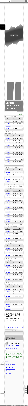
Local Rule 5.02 (11, 253)
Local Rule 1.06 (11, 152)
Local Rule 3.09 (11, 214)
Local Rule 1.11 (11, 164)
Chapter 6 (9, 265)
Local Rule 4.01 (11, 233)
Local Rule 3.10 (11, 216)
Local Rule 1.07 (11, 154)
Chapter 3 (9, 193)
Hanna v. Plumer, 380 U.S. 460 (14, 357)
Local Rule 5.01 (11, 250)
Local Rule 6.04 (11, 274)
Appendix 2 (9, 309)
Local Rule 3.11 (11, 219)
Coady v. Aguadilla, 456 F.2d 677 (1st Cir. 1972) (14, 354)
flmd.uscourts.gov (23, 114)
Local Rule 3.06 (11, 207)
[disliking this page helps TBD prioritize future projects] (3, 392)
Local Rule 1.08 (11, 157)
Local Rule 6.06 (11, 279)
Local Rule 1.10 (11, 161)
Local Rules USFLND (11, 348)
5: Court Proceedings (9, 336)
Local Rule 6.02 (11, 270)
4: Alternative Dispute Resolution (12, 335)
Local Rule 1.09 (11, 159)
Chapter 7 (9, 289)
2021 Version (10, 126)
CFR (7, 361)
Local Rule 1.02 (11, 143)
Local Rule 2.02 (11, 177)
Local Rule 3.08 (11, 212)
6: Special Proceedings (10, 337)
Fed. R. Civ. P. (10, 369)
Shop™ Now (14, 35)
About (4, 1)
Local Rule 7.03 (11, 296)
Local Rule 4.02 (11, 236)
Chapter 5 (9, 248)
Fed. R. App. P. (10, 367)
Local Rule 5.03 (11, 255)
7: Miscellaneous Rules (10, 338)
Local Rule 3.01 (11, 195)
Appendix (9, 304)
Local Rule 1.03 (11, 145)
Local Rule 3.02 (11, 198)
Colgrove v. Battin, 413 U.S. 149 (14, 356)
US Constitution (10, 364)
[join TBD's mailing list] (26, 393)
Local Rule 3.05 (11, 205)
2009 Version (10, 128)
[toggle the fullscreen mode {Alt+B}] (26, 387)
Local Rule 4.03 (11, 238)
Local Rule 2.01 (11, 174)
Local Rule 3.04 (11, 202)
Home (1, 1)
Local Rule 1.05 (11, 150)
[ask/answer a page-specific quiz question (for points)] (1, 362)
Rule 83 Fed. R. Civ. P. (13, 345)
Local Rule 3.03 (11, 200)
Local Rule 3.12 (11, 221)
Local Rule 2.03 (11, 179)
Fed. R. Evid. (10, 370)
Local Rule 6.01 (11, 267)
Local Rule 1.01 (11, 140)
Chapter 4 (9, 231)
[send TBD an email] (26, 389)
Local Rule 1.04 (11, 147)
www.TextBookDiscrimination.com (14, 327)
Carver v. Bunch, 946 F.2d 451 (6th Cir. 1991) (14, 353)
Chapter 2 (9, 172)
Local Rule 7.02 (11, 294)
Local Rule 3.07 (11, 209)
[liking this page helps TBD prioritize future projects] (1, 392)
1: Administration (8, 331)
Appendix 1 (9, 306)
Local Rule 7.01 (11, 291)
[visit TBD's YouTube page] (26, 391)
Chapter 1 (9, 138)
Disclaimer (9, 123)
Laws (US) (8, 373)
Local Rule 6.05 (11, 277)
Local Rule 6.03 (11, 272)
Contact (7, 1)
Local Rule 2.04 (11, 181)
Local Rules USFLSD (11, 350)
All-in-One (9, 121)
